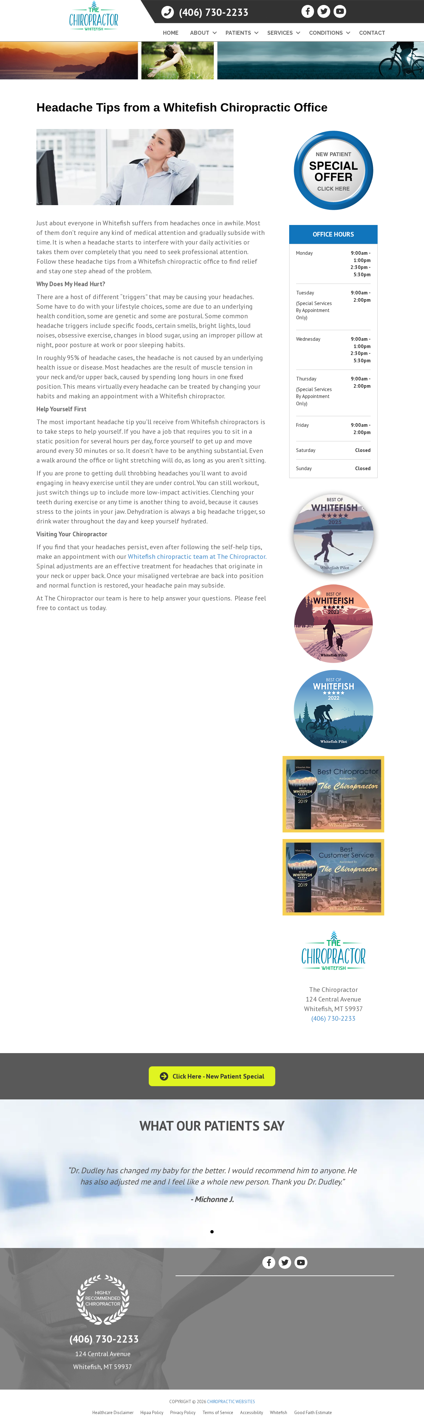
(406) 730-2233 (333, 1018)
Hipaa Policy (151, 1412)
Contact (372, 33)
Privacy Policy (182, 1412)
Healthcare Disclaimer (112, 1412)
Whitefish (278, 1412)
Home (171, 33)
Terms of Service (217, 1412)
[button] (214, 32)
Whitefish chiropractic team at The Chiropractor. (197, 556)
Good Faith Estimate (313, 1412)
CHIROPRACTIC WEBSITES (231, 1401)
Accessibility (251, 1412)
